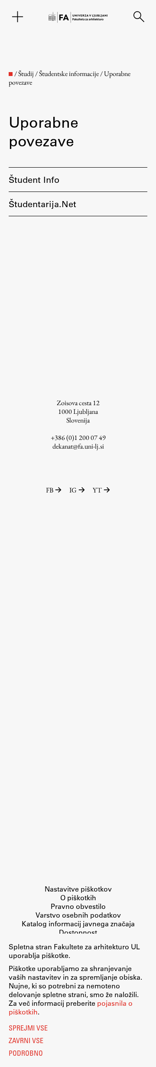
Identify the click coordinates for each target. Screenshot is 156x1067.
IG (73, 490)
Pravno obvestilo (78, 906)
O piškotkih (78, 897)
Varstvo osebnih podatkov (78, 914)
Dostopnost (78, 932)
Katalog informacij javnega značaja (78, 923)
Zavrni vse (26, 1041)
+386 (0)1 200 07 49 (78, 437)
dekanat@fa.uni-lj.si (78, 446)
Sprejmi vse (28, 1028)
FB (49, 490)
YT (97, 490)
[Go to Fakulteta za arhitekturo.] (11, 74)
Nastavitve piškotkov (78, 888)
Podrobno (26, 1053)
